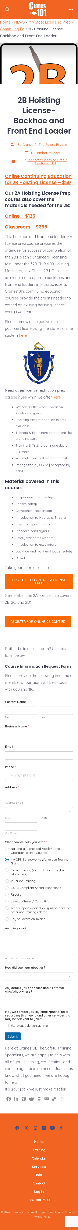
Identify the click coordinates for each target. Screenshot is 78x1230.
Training (39, 1150)
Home (5, 22)
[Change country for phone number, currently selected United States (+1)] (9, 776)
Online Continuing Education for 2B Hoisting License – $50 (38, 179)
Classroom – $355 (26, 227)
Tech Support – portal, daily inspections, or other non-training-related (40, 910)
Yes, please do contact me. (29, 1025)
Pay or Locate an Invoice (28, 919)
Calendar (39, 1158)
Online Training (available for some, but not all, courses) (40, 872)
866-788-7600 (39, 1200)
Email (10, 747)
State (44, 817)
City (7, 817)
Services (39, 1167)
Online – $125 (20, 216)
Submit (13, 1036)
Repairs (16, 894)
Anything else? (15, 928)
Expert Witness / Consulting (30, 901)
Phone (10, 767)
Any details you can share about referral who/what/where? (34, 989)
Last (43, 717)
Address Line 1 (14, 802)
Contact (39, 1183)
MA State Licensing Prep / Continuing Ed (47, 161)
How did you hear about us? (25, 967)
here (23, 335)
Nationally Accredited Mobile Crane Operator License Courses (35, 851)
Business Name (17, 726)
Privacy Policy (42, 1216)
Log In (39, 1191)
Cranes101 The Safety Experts (45, 144)
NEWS (19, 22)
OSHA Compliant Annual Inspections (36, 888)
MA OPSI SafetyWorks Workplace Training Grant (40, 861)
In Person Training (23, 881)
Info (39, 1175)
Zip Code (11, 833)
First (7, 717)
